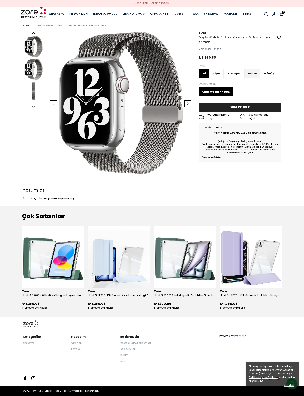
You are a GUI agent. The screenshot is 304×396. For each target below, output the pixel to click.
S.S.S (122, 361)
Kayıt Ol (76, 349)
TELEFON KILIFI (78, 14)
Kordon (27, 25)
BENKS (247, 14)
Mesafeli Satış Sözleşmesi (135, 343)
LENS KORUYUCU (134, 14)
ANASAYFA (56, 14)
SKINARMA (211, 14)
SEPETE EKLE (240, 107)
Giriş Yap (76, 343)
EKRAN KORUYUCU (105, 14)
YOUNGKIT (230, 14)
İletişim (124, 355)
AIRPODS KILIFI (159, 14)
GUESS (179, 14)
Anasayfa (28, 343)
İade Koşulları (128, 349)
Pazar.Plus (240, 336)
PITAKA (194, 14)
